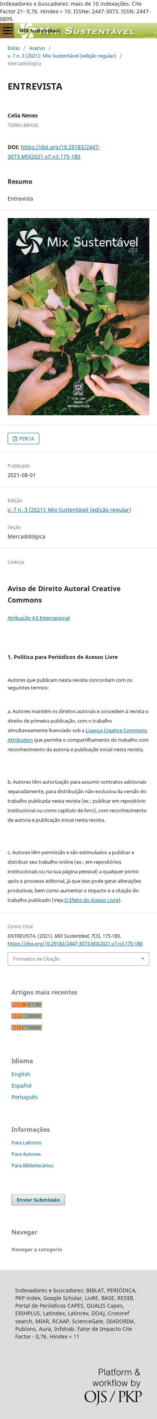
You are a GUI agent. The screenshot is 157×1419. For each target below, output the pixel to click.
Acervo (37, 48)
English (20, 1074)
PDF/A (26, 438)
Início (14, 48)
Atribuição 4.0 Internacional (39, 617)
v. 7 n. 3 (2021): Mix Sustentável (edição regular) (62, 55)
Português (24, 1097)
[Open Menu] (7, 30)
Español (21, 1085)
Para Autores (26, 1154)
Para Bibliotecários (32, 1165)
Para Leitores (26, 1142)
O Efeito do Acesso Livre (91, 900)
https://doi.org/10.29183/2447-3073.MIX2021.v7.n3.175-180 (75, 943)
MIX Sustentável (39, 30)
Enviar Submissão (38, 1199)
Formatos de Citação (36, 958)
